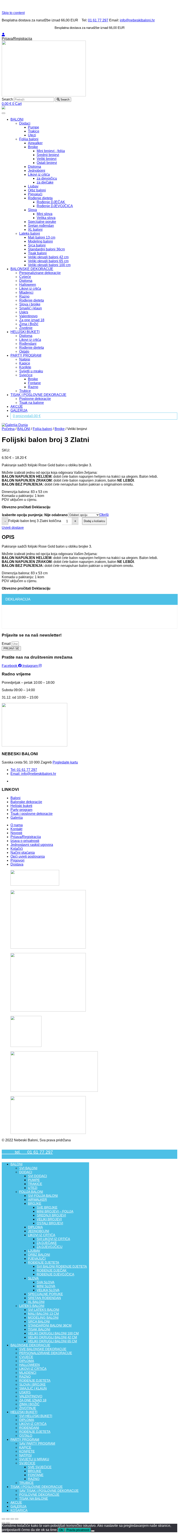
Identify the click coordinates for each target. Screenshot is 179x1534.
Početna (8, 429)
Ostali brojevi (47, 163)
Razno (24, 296)
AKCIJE (16, 406)
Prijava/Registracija (17, 38)
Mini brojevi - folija (51, 151)
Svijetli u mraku (31, 371)
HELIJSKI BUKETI (25, 332)
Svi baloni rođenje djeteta (62, 1266)
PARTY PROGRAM (25, 355)
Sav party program (37, 1443)
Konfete (25, 367)
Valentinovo (28, 316)
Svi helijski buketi (35, 1416)
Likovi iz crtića (39, 174)
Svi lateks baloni (43, 1310)
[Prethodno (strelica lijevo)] (3, 1523)
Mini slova (44, 214)
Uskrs (23, 312)
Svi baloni (28, 1168)
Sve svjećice (40, 1467)
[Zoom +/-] (16, 1519)
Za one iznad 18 (31, 320)
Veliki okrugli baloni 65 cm (48, 261)
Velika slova (46, 218)
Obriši (104, 515)
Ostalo (24, 351)
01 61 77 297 (98, 20)
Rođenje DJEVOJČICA (55, 206)
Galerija (18, 1506)
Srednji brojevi (48, 155)
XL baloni (35, 229)
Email (7, 644)
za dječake (45, 182)
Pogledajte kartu (65, 762)
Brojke (33, 147)
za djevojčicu (47, 178)
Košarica (19, 1510)
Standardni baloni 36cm (46, 249)
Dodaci (24, 123)
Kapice (24, 363)
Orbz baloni (37, 190)
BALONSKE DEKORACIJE (31, 269)
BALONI (16, 119)
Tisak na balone (31, 402)
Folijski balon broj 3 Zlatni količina (34, 521)
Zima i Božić (28, 324)
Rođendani (27, 343)
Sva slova (45, 1282)
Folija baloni (28, 139)
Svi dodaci (37, 1176)
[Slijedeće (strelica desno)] (8, 1523)
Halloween (27, 284)
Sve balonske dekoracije (42, 1349)
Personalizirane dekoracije (40, 273)
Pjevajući (35, 194)
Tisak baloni (37, 253)
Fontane (34, 383)
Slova (32, 210)
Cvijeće (25, 277)
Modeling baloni (40, 241)
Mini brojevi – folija (55, 1211)
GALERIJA (19, 410)
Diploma (34, 166)
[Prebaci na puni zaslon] (12, 1519)
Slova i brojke (29, 304)
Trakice (33, 131)
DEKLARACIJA (17, 599)
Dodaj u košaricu (94, 521)
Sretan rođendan (41, 225)
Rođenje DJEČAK (51, 202)
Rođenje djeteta (40, 198)
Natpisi (24, 359)
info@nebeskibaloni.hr (137, 20)
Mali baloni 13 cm (41, 237)
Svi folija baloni (43, 1195)
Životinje (26, 328)
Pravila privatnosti (78, 1530)
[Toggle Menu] (3, 113)
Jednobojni (36, 170)
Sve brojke (47, 1207)
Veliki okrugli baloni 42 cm (48, 257)
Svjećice (26, 375)
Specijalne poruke (42, 222)
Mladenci (26, 292)
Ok (61, 1530)
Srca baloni (37, 245)
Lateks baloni (29, 233)
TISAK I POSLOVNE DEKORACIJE (38, 395)
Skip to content (13, 13)
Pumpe (33, 127)
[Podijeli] (8, 1519)
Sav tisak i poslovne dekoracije (49, 1490)
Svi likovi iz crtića (53, 1239)
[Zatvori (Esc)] (3, 1519)
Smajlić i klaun (30, 308)
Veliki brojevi (47, 159)
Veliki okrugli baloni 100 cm (49, 265)
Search (7, 99)
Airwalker (35, 143)
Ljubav (33, 186)
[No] (93, 1531)
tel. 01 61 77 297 (27, 1152)
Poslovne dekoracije (35, 399)
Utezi (32, 135)
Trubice (25, 391)
